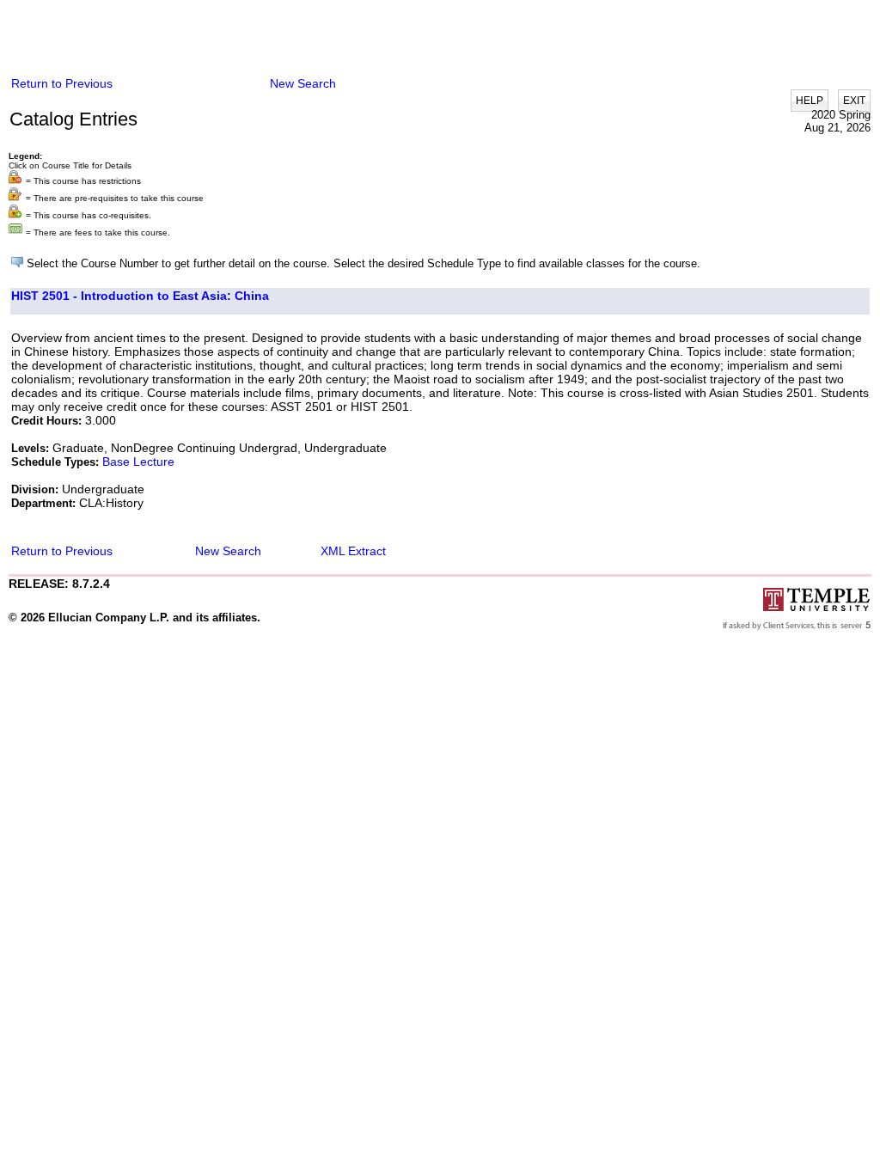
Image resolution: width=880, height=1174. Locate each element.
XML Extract (353, 551)
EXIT (854, 101)
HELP (809, 101)
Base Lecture (138, 461)
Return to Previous (62, 83)
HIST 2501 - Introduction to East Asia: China (140, 296)
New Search (303, 83)
